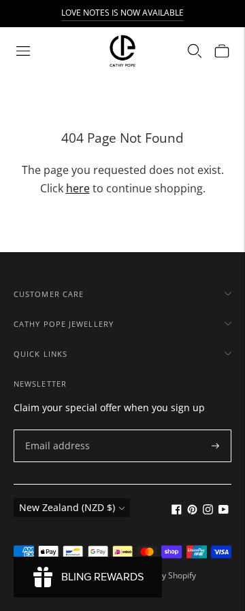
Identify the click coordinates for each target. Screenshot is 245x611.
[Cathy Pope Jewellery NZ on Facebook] (177, 510)
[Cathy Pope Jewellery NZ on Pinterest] (192, 510)
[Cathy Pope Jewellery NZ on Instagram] (208, 510)
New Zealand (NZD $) (67, 507)
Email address (54, 430)
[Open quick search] (194, 51)
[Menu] (23, 51)
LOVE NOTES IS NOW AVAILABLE (122, 12)
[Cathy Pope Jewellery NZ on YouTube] (223, 510)
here (78, 188)
